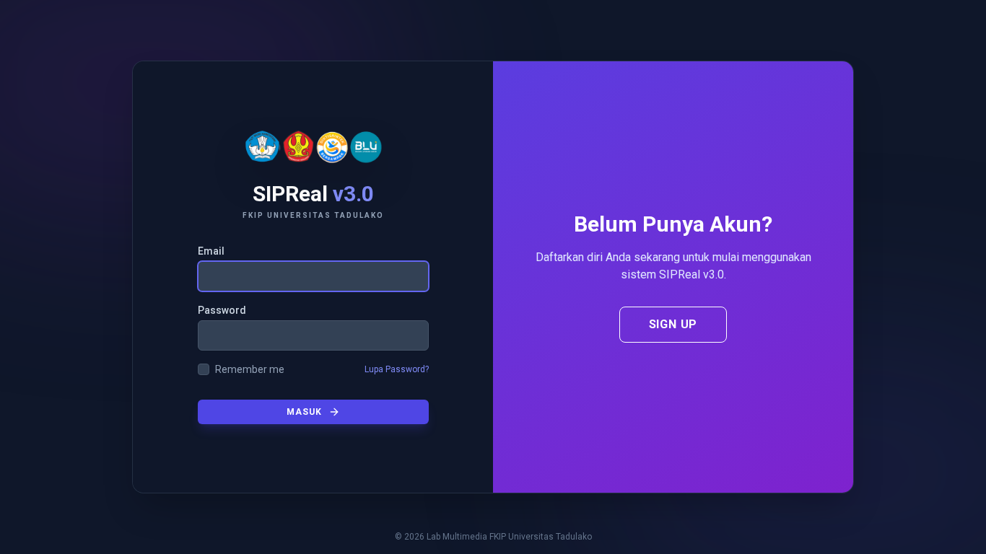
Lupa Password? (397, 369)
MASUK (305, 412)
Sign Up (673, 324)
